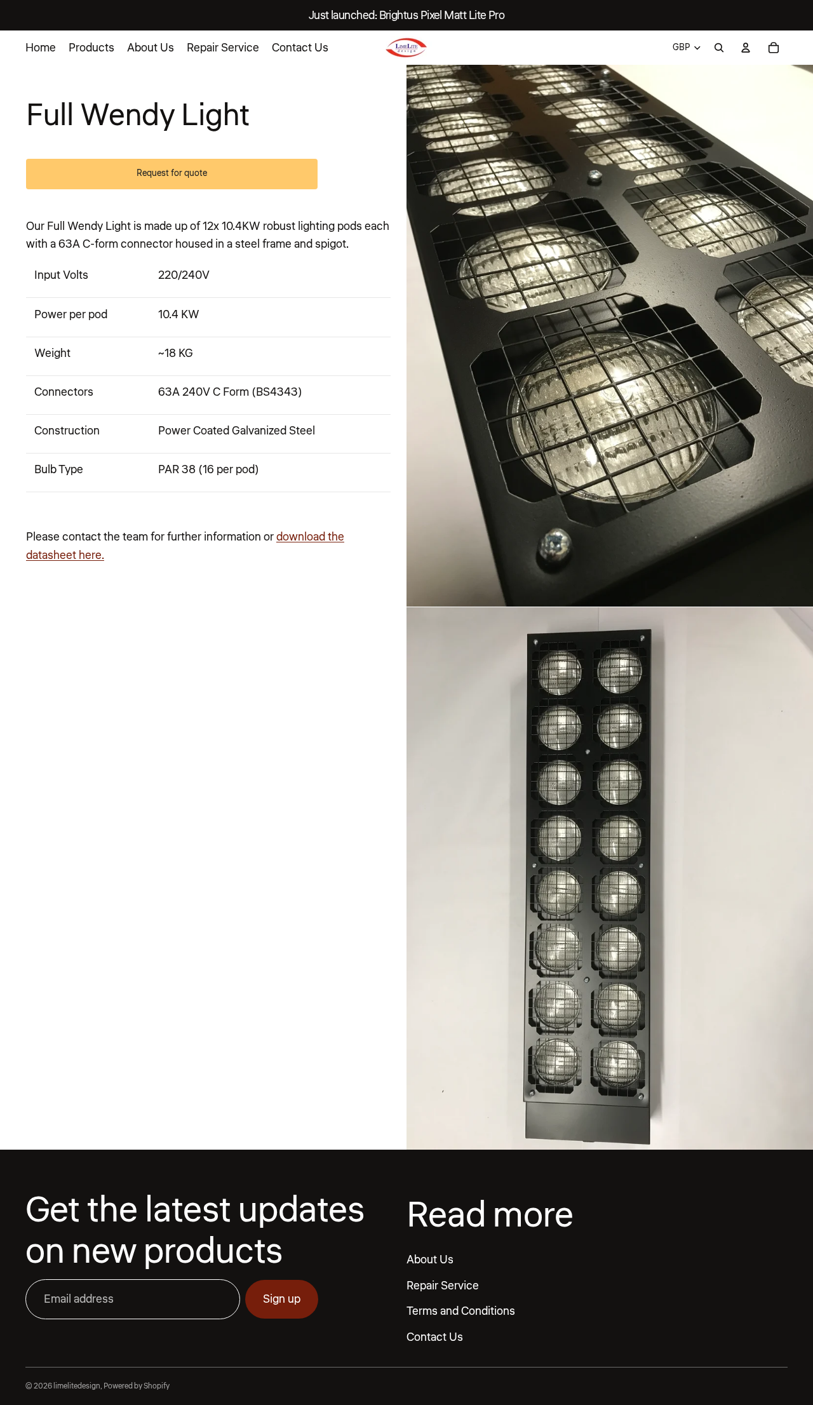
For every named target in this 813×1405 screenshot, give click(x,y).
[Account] (746, 48)
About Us (430, 1259)
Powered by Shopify (137, 1386)
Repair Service (442, 1285)
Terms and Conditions (460, 1311)
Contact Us (434, 1337)
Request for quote (172, 173)
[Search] (719, 48)
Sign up (281, 1299)
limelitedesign (76, 1386)
